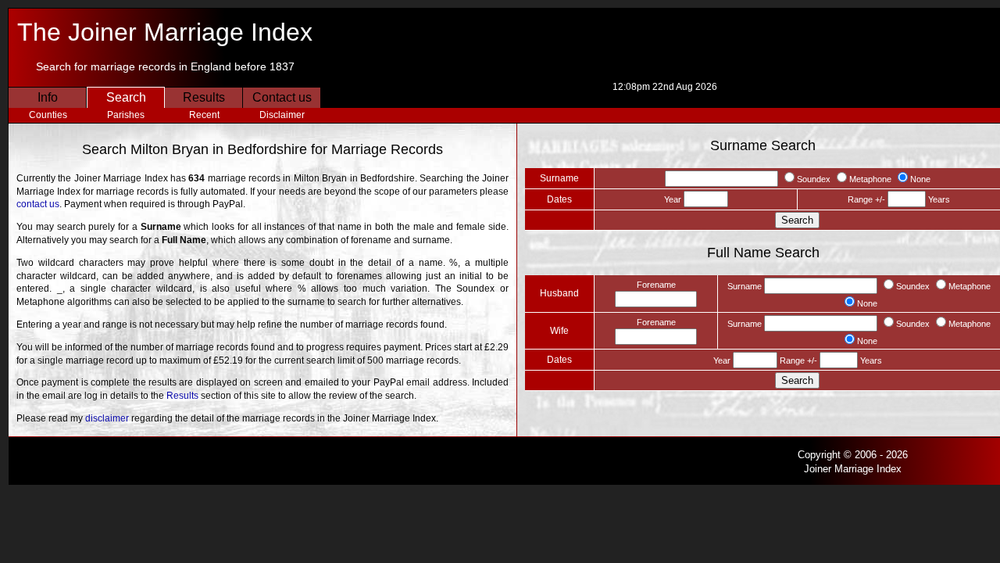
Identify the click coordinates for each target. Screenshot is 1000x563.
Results (204, 97)
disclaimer (107, 418)
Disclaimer (282, 114)
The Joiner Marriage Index (164, 32)
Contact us (282, 97)
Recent (204, 114)
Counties (48, 114)
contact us (37, 204)
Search (126, 97)
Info (48, 97)
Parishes (126, 114)
